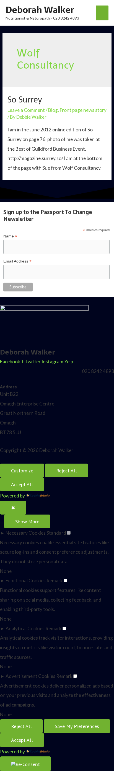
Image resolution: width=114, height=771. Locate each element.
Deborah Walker (40, 10)
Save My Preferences (77, 726)
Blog (53, 110)
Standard (56, 533)
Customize (22, 470)
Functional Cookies (26, 580)
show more (27, 521)
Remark (54, 580)
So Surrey (24, 99)
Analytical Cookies (25, 628)
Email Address (17, 261)
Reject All (66, 470)
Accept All (22, 484)
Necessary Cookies (26, 533)
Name (10, 236)
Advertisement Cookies (30, 676)
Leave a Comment (26, 110)
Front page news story (83, 110)
